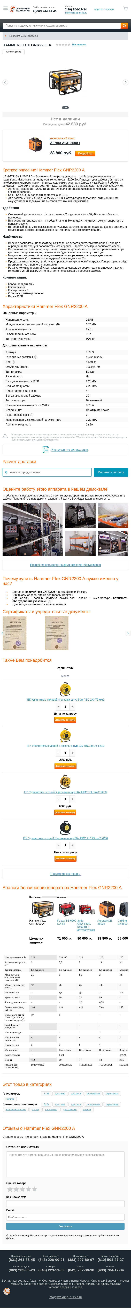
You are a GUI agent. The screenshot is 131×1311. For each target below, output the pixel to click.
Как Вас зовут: (16, 1197)
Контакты (67, 1283)
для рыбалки (69, 1109)
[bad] (10, 1189)
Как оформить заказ (108, 1283)
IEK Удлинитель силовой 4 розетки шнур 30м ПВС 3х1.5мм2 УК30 (65, 792)
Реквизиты (16, 1283)
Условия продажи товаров (65, 1287)
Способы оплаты (84, 1283)
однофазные (93, 1093)
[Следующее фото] (125, 82)
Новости (85, 1280)
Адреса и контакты (104, 9)
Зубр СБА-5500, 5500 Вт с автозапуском (86, 925)
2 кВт (46, 1093)
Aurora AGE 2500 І (65, 143)
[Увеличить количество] (72, 707)
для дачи (76, 1093)
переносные (112, 1093)
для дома (60, 1093)
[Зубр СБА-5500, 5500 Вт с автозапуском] (87, 917)
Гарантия (36, 1280)
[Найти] (124, 25)
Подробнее (85, 153)
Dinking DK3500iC (124, 922)
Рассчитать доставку (111, 472)
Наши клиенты (69, 1280)
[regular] (22, 1189)
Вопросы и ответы (117, 1280)
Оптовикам (98, 1280)
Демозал (54, 1283)
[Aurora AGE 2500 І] (107, 917)
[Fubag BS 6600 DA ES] (67, 917)
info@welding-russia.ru (65, 1297)
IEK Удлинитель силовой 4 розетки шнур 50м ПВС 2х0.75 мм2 (65, 699)
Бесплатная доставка (15, 1280)
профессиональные (16, 1109)
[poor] (16, 1189)
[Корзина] (125, 8)
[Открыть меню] (5, 8)
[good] (28, 1189)
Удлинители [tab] (65, 668)
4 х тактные (51, 1109)
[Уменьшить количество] (58, 707)
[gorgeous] (34, 1189)
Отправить (65, 1226)
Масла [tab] (65, 676)
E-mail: (10, 1210)
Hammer (10, 1099)
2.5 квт (35, 1109)
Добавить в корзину (65, 720)
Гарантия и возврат (36, 1283)
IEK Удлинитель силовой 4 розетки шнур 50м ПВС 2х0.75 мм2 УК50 (65, 838)
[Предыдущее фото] (5, 82)
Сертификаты (51, 1280)
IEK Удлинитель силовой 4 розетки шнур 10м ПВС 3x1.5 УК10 (65, 746)
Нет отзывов (79, 44)
